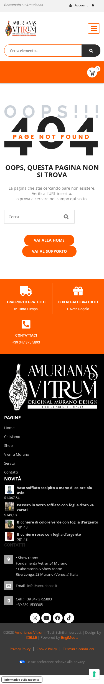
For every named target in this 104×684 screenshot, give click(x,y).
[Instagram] (35, 618)
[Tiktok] (69, 618)
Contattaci (26, 335)
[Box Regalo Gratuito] (78, 291)
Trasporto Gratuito (25, 302)
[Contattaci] (26, 324)
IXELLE (31, 637)
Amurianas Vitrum (30, 632)
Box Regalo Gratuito (78, 302)
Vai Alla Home (49, 240)
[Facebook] (58, 618)
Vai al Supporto (49, 251)
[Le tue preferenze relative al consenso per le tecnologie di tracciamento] (94, 674)
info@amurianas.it (42, 585)
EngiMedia (69, 637)
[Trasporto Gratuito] (26, 291)
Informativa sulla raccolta (21, 679)
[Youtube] (46, 618)
